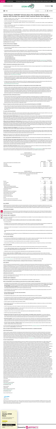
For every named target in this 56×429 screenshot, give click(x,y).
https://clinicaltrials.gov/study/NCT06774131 (11, 83)
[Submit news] (2, 211)
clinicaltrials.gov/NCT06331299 (16, 74)
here (9, 109)
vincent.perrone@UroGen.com (8, 383)
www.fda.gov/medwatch (36, 325)
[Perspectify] (2, 213)
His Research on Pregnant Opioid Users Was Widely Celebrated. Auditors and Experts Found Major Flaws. (36, 1)
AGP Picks (3, 1)
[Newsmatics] (2, 218)
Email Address (5, 421)
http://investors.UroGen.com (38, 148)
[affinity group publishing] (2, 215)
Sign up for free (9, 424)
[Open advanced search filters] (47, 11)
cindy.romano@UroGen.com (7, 389)
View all (54, 1)
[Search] (45, 11)
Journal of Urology (43, 60)
